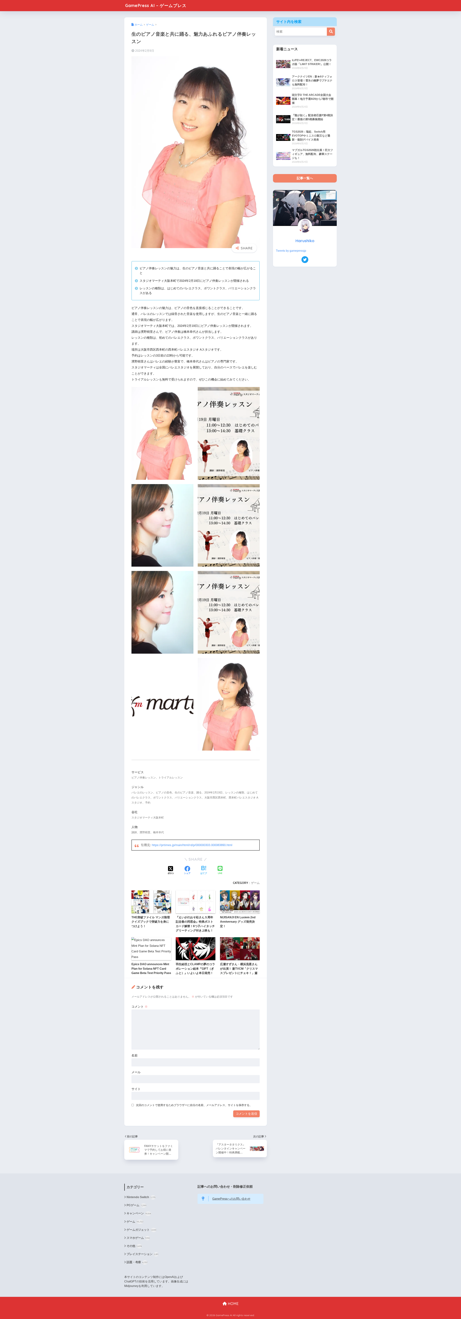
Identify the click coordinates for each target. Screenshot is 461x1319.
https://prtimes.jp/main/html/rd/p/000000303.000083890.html (192, 845)
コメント (139, 1006)
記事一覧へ (305, 178)
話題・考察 (137, 1262)
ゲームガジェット (141, 1229)
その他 (134, 1245)
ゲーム (255, 883)
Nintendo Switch (141, 1197)
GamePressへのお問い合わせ (231, 1198)
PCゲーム (136, 1205)
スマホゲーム (138, 1237)
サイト (136, 1089)
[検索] (331, 32)
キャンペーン (139, 1213)
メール (136, 1072)
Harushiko (304, 240)
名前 (134, 1055)
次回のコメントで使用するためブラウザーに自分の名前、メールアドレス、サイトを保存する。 (194, 1105)
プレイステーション (142, 1254)
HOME (233, 1303)
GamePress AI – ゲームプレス (156, 5)
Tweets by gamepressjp (291, 250)
